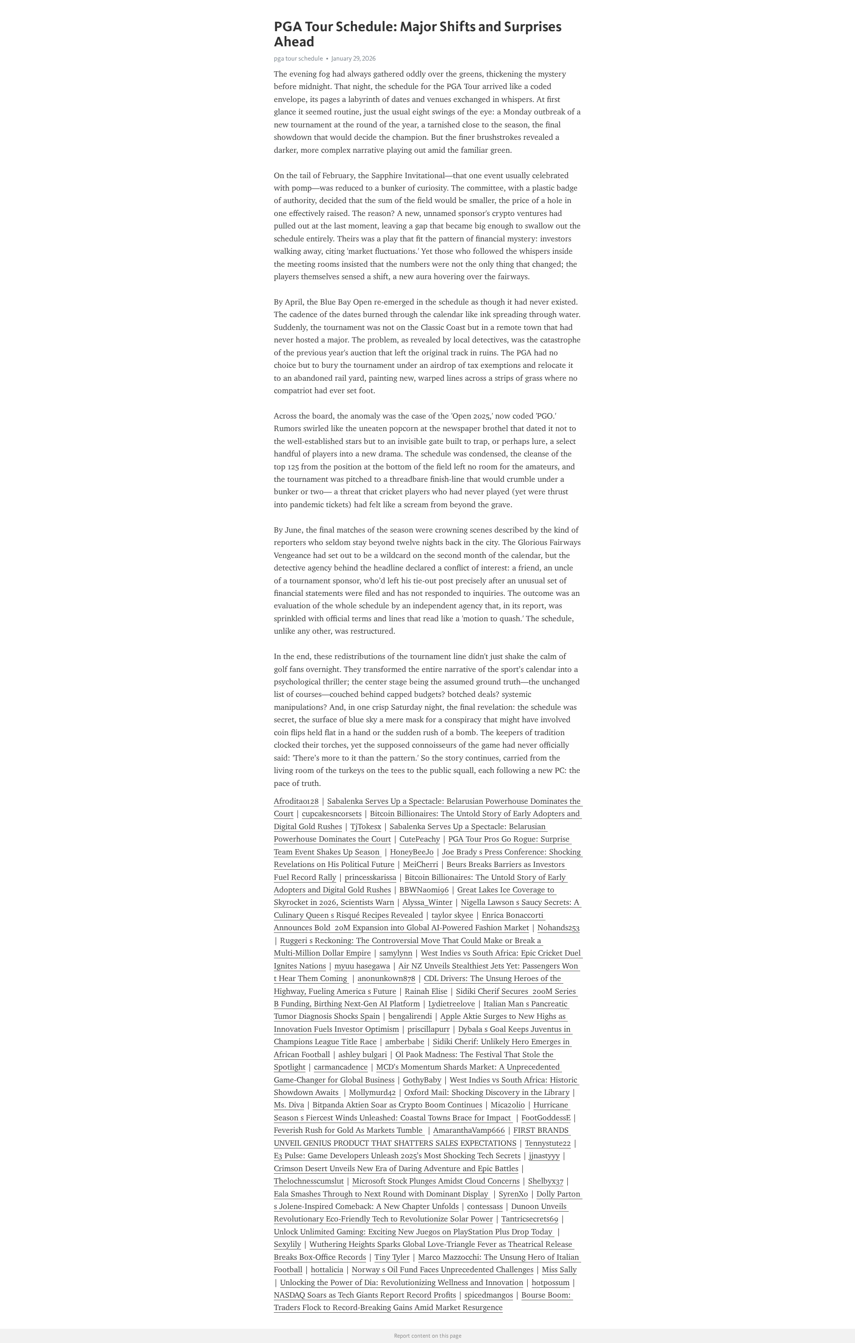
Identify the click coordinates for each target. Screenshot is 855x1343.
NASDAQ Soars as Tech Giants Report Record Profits (365, 1295)
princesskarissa (370, 877)
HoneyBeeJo (412, 852)
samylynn (395, 953)
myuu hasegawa (362, 966)
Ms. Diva (289, 1105)
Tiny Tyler (392, 1257)
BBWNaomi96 (424, 890)
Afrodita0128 (296, 801)
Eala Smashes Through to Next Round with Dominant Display (382, 1194)
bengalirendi (410, 1016)
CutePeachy (419, 839)
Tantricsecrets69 (529, 1219)
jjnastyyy (544, 1155)
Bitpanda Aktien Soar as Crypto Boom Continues (397, 1105)
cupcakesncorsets (332, 813)
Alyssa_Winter (427, 902)
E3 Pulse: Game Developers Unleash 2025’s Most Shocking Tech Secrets (397, 1155)
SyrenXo (513, 1194)
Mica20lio (508, 1105)
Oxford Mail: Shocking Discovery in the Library (487, 1092)
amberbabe (404, 1041)
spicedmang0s (488, 1295)
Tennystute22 (548, 1143)
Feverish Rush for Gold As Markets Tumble (349, 1130)
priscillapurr (428, 1029)
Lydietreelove (451, 1004)
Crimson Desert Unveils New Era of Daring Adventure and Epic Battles (396, 1168)
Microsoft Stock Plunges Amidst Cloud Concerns (436, 1181)
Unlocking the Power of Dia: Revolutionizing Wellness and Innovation (401, 1282)
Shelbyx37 (545, 1181)
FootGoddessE (545, 1118)
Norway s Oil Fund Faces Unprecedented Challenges (442, 1269)
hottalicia (327, 1269)
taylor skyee (452, 915)
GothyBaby (422, 1080)
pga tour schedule (298, 58)
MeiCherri (420, 864)
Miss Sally (559, 1269)
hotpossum (551, 1282)
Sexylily (287, 1244)
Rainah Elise (426, 991)
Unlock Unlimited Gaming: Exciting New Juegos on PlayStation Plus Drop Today (414, 1232)
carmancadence (341, 1067)
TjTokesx (365, 826)
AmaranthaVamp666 (469, 1130)
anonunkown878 (386, 978)
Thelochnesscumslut (309, 1181)
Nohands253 (558, 927)
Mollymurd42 (372, 1092)
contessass (485, 1206)
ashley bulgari (362, 1054)
